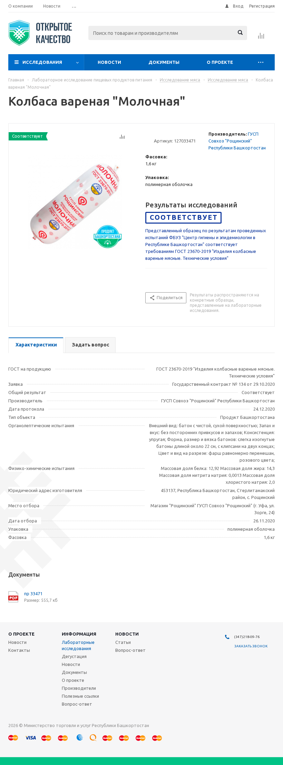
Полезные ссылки (80, 696)
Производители (79, 688)
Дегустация (74, 656)
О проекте (220, 62)
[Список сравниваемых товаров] (261, 38)
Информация (79, 633)
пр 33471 (33, 593)
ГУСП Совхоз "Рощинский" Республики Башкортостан (237, 140)
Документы (163, 62)
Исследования (42, 62)
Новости (109, 62)
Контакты (19, 650)
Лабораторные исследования (78, 645)
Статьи (123, 642)
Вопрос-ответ (77, 704)
